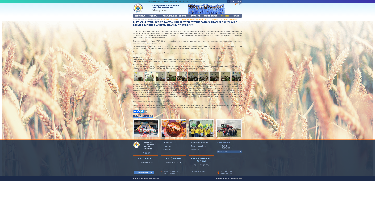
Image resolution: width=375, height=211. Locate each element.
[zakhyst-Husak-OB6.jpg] (182, 76)
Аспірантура (155, 19)
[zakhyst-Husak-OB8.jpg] (214, 76)
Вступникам (140, 16)
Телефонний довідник (144, 172)
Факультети (195, 16)
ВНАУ (142, 19)
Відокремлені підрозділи (199, 142)
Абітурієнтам (167, 142)
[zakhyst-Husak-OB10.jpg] (236, 76)
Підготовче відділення (198, 146)
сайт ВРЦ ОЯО (225, 148)
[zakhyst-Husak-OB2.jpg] (138, 76)
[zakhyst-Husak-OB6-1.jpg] (193, 76)
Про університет (210, 16)
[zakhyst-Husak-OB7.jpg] (203, 76)
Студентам (152, 16)
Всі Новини (225, 16)
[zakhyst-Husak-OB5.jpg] (171, 76)
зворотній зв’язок (198, 172)
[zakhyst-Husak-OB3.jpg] (149, 76)
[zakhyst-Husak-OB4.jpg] (160, 76)
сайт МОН (224, 146)
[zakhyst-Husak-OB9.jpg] (225, 76)
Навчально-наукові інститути (174, 16)
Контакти (236, 16)
